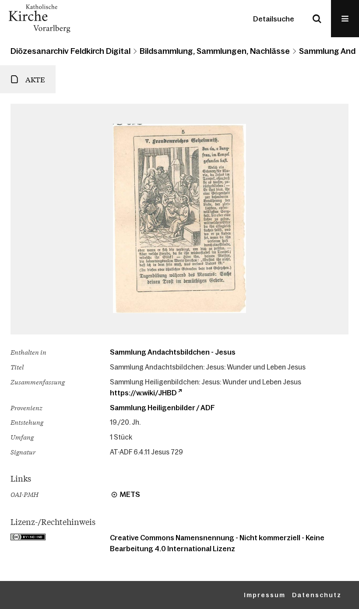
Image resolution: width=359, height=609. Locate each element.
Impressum (264, 594)
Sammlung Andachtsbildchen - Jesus (173, 352)
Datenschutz (316, 594)
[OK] (317, 18)
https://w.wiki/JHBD (143, 393)
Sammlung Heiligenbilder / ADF (162, 408)
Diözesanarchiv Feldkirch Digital (70, 51)
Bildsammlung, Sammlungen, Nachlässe (215, 51)
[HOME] (39, 18)
